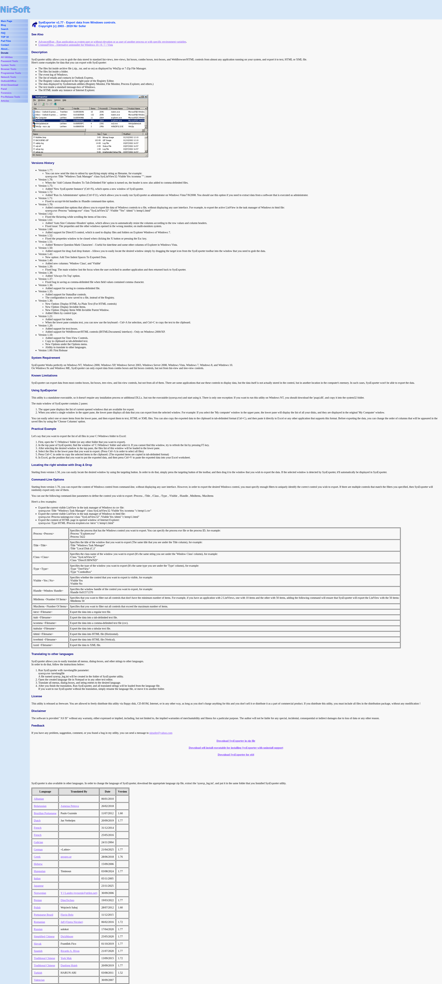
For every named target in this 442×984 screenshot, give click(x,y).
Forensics (6, 93)
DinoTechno (67, 900)
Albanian (39, 798)
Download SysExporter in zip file (236, 740)
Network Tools (8, 77)
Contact (5, 45)
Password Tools (9, 61)
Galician (38, 842)
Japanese (39, 885)
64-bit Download (9, 85)
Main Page (6, 21)
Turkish (38, 972)
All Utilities (7, 57)
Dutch (37, 820)
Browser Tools (8, 69)
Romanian (39, 922)
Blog (3, 25)
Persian (38, 900)
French (37, 827)
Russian (38, 929)
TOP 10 (5, 37)
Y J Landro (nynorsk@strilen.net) (79, 893)
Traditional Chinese (44, 958)
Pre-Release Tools (10, 97)
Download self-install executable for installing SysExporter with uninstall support (236, 747)
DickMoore (67, 936)
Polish (37, 907)
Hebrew (38, 864)
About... (5, 49)
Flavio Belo (67, 914)
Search (4, 29)
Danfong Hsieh (69, 965)
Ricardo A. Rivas (70, 950)
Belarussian (40, 806)
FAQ (3, 33)
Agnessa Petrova (70, 806)
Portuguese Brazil (43, 914)
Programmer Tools (11, 73)
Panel (4, 89)
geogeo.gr (66, 856)
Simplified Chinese (44, 936)
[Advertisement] (149, 9)
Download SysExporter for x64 (236, 754)
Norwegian (40, 893)
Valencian (39, 979)
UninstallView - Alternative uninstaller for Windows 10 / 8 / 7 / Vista (75, 44)
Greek (37, 856)
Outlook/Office (8, 81)
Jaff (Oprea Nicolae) (72, 922)
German (38, 849)
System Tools (8, 65)
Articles (5, 101)
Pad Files (6, 41)
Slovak (37, 943)
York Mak (66, 958)
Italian (37, 878)
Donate (4, 53)
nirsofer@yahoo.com (160, 732)
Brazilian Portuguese (45, 813)
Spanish (38, 950)
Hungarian (39, 871)
